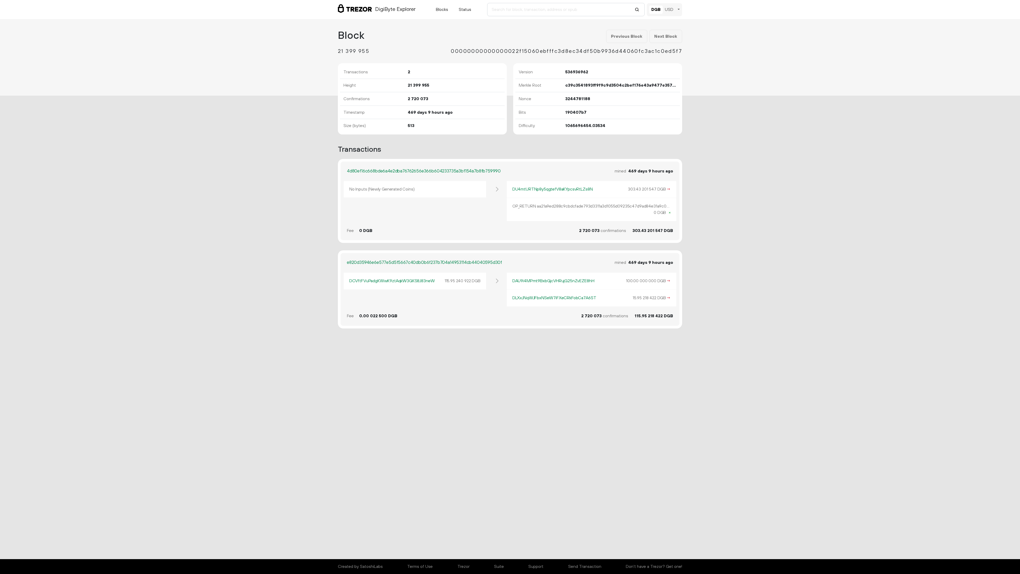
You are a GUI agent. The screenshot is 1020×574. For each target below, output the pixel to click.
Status (465, 9)
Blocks (442, 9)
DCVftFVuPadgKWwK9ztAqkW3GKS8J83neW (392, 281)
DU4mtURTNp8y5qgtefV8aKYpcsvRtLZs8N (552, 189)
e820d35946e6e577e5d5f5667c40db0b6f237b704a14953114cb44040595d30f (424, 262)
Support (535, 566)
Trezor (463, 566)
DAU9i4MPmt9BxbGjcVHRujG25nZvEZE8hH (553, 281)
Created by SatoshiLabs (360, 566)
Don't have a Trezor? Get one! (654, 566)
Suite (499, 566)
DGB (656, 9)
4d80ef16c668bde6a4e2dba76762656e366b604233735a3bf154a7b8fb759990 (424, 171)
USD (669, 9)
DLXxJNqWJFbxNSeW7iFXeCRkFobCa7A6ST (554, 298)
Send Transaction (584, 566)
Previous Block (626, 36)
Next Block (665, 36)
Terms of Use (420, 566)
